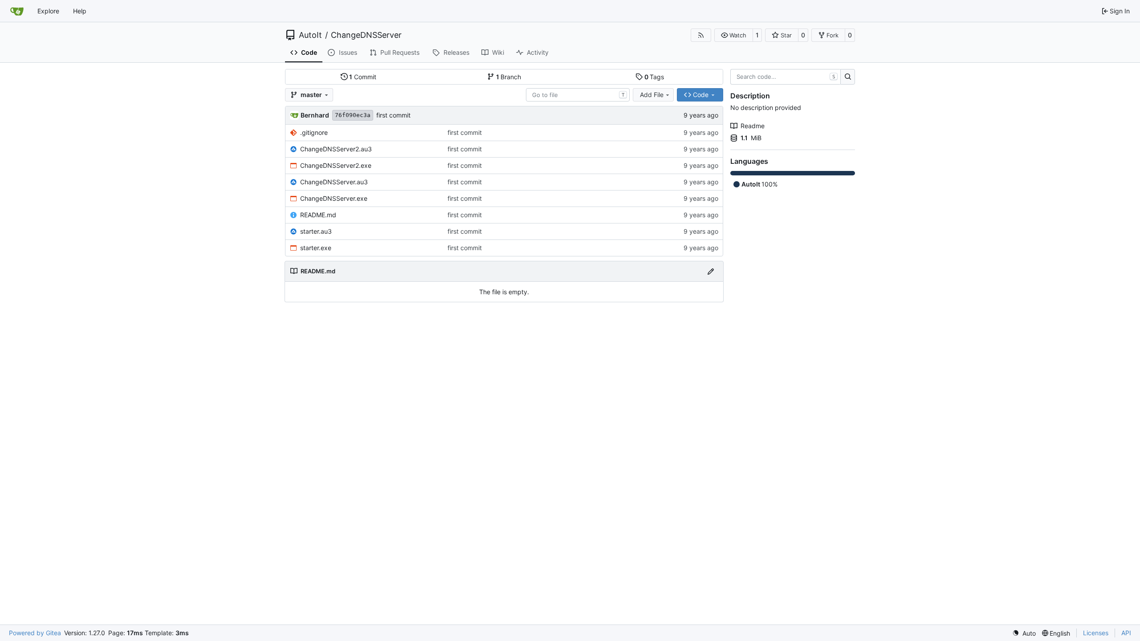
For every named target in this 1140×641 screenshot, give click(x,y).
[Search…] (847, 77)
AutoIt (310, 35)
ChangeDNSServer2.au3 (336, 149)
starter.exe (315, 248)
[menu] (1024, 633)
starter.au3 (316, 231)
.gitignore (314, 132)
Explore (48, 11)
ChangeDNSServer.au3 (334, 182)
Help (79, 11)
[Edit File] (711, 271)
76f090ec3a (352, 115)
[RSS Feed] (701, 35)
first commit (393, 115)
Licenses (1095, 633)
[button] (733, 35)
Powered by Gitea (35, 633)
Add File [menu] (652, 94)
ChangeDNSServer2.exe (335, 165)
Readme (753, 126)
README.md (318, 215)
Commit (362, 77)
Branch (508, 77)
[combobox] (578, 94)
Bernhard (315, 115)
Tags (654, 77)
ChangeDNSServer (366, 35)
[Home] (16, 11)
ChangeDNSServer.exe (333, 198)
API (1126, 633)
